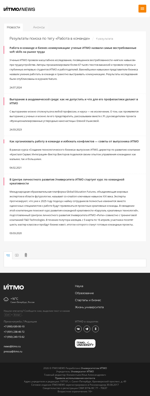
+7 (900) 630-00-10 (14, 326)
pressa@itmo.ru (13, 351)
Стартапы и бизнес (88, 300)
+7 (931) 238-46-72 (14, 331)
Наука (79, 286)
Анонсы (39, 27)
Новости (13, 27)
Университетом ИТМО (94, 368)
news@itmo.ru (12, 346)
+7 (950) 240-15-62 (14, 337)
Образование (84, 293)
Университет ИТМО (82, 371)
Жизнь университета (89, 307)
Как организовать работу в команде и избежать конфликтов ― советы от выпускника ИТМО (74, 141)
